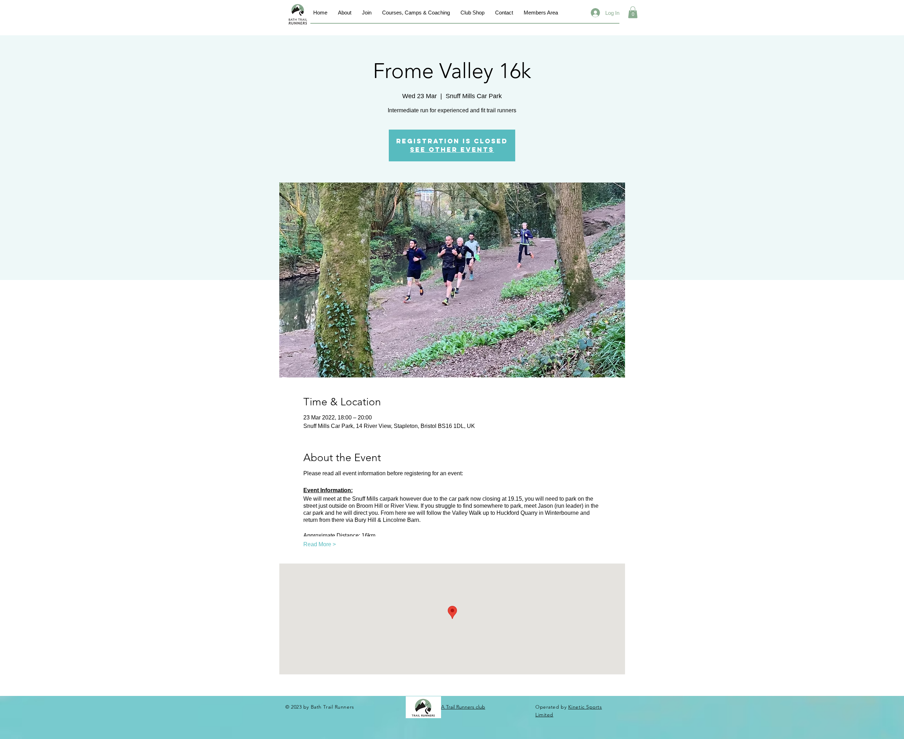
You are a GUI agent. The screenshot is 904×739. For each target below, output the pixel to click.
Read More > (319, 544)
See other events (452, 149)
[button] (633, 12)
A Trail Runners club (463, 707)
